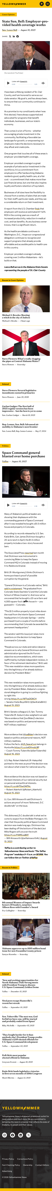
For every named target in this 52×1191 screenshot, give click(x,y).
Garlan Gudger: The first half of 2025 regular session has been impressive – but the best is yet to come (22, 408)
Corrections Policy (25, 1159)
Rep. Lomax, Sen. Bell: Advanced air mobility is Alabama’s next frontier (20, 425)
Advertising (7, 1171)
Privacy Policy (8, 1159)
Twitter (10, 36)
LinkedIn (13, 36)
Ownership (27, 1165)
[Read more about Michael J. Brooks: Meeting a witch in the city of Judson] (26, 298)
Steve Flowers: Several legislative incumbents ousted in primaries (19, 391)
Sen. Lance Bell (9, 30)
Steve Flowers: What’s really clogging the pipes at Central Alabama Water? (21, 359)
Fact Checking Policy (11, 1165)
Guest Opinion (8, 14)
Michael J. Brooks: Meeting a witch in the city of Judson (16, 316)
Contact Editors (42, 1165)
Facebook (17, 36)
